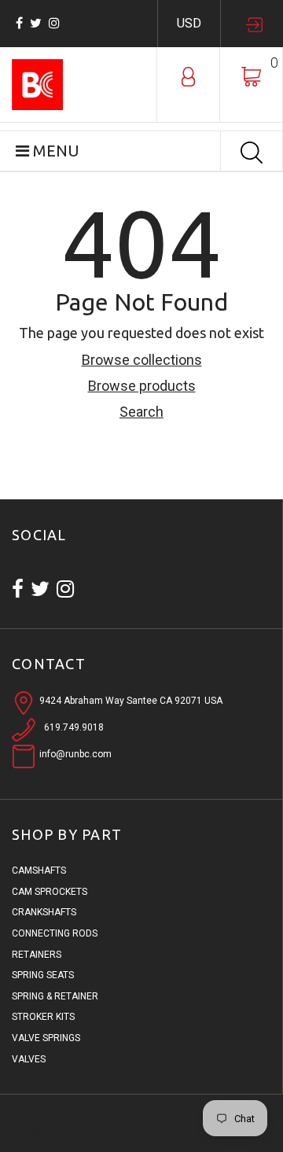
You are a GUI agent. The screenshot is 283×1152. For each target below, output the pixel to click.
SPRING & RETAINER (55, 996)
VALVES (29, 1059)
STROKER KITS (43, 1016)
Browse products (142, 385)
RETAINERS (36, 954)
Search (141, 411)
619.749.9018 (74, 727)
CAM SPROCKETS (49, 891)
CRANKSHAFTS (44, 912)
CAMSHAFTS (39, 870)
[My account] (188, 75)
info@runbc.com (75, 754)
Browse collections (142, 359)
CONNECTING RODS (54, 933)
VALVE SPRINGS (46, 1037)
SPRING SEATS (43, 975)
